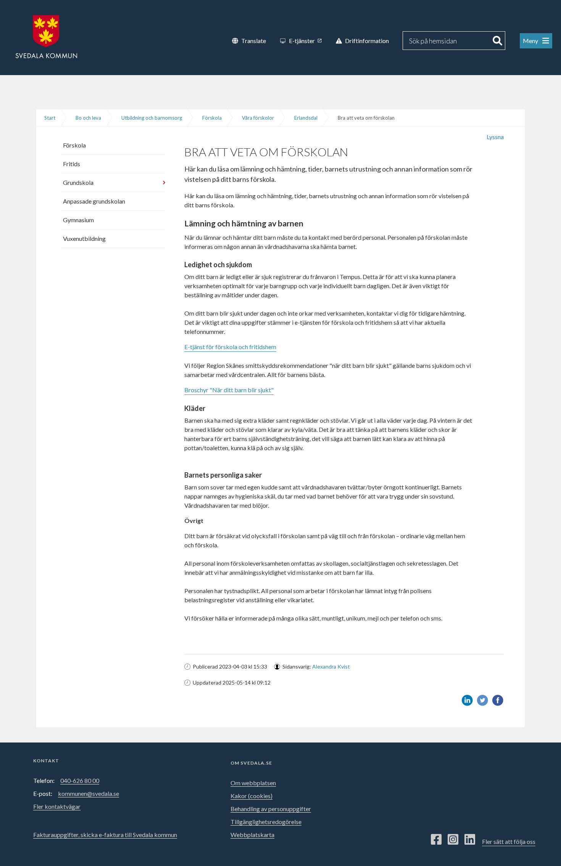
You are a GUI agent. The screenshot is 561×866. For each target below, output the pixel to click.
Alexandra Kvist (331, 666)
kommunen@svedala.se (88, 793)
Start (49, 118)
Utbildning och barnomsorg (151, 118)
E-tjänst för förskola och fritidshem (230, 346)
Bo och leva (88, 118)
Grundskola (78, 182)
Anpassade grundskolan (94, 201)
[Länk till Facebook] (436, 839)
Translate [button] (253, 40)
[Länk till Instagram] (453, 839)
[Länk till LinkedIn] (469, 839)
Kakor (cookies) (251, 795)
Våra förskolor (258, 118)
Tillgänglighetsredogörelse (266, 821)
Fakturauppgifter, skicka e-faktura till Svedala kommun (105, 834)
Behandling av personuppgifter (271, 808)
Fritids (71, 163)
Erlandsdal (306, 118)
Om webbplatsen (253, 782)
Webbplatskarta (252, 834)
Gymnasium (78, 219)
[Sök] (497, 40)
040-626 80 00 (79, 780)
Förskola (212, 118)
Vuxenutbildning (84, 238)
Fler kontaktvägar (57, 806)
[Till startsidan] (46, 36)
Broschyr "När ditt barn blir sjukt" (229, 389)
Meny (531, 40)
